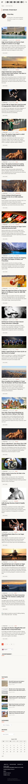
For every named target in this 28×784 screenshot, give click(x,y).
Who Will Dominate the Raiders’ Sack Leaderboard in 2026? (16, 682)
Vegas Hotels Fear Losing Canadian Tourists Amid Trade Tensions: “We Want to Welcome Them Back (14, 73)
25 (6, 751)
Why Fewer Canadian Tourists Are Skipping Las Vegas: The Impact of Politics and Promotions (14, 259)
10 (3, 747)
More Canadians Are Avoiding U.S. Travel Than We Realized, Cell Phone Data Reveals (14, 382)
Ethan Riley (10, 14)
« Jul (2, 756)
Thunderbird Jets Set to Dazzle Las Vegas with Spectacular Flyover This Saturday (13, 564)
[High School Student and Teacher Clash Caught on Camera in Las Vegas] (14, 33)
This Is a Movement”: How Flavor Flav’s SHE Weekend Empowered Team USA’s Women (14, 444)
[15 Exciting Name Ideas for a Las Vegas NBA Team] (14, 525)
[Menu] (2, 2)
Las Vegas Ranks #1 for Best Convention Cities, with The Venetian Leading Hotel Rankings (13, 596)
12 (10, 747)
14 (17, 747)
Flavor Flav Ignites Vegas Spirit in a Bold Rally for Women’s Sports (13, 135)
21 (17, 749)
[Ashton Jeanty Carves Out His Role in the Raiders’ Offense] (14, 464)
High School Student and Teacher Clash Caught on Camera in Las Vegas (13, 42)
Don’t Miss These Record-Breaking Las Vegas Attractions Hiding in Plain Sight (13, 413)
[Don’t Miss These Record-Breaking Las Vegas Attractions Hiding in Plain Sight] (14, 403)
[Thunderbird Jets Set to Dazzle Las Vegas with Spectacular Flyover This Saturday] (14, 554)
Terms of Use (6, 774)
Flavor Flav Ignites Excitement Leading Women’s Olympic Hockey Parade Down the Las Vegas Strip (13, 165)
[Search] (26, 2)
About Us (6, 764)
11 (6, 747)
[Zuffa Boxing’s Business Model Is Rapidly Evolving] (14, 494)
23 (24, 749)
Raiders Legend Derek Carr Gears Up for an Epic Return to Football (14, 352)
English (5, 649)
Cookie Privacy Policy (8, 769)
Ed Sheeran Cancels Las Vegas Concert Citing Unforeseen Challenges (13, 322)
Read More (5, 53)
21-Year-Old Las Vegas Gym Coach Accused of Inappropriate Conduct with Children (14, 105)
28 (17, 751)
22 (21, 749)
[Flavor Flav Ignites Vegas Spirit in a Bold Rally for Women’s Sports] (14, 125)
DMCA (4, 771)
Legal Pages (6, 766)
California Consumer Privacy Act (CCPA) (13, 767)
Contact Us (20, 764)
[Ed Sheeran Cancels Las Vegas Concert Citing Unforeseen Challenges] (14, 312)
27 (14, 751)
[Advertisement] (14, 665)
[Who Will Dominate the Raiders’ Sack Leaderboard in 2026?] (5, 683)
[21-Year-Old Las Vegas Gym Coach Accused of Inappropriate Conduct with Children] (14, 95)
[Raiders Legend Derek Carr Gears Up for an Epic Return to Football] (14, 342)
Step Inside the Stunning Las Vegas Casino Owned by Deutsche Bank (14, 227)
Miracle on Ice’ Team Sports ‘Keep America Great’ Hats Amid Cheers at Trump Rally (17, 690)
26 (10, 751)
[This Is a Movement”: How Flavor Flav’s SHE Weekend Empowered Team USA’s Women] (14, 434)
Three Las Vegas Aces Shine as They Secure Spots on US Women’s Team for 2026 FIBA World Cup (14, 292)
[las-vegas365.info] (14, 2)
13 (11, 644)
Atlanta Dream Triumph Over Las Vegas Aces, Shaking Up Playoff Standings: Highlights (17, 713)
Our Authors (13, 764)
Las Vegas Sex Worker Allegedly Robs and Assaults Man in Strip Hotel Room (13, 628)
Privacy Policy (7, 773)
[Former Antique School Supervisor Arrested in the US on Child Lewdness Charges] (14, 186)
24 (3, 751)
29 (21, 751)
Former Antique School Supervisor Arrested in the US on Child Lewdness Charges (12, 196)
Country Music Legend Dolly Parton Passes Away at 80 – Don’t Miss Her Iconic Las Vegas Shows (17, 698)
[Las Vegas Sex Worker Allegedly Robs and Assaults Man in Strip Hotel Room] (14, 618)
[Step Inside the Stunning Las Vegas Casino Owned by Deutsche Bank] (14, 217)
